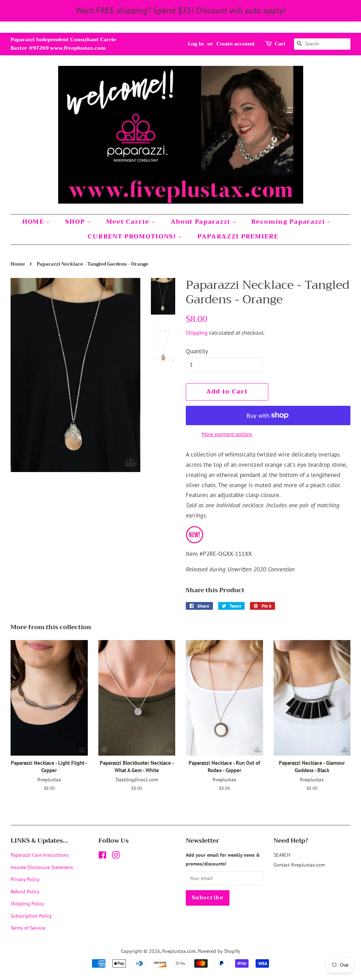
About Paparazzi (201, 222)
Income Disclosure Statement (42, 867)
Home (18, 264)
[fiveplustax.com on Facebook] (102, 856)
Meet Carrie (128, 222)
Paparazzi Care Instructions (40, 854)
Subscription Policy (31, 915)
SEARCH (282, 854)
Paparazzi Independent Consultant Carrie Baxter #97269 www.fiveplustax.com (63, 43)
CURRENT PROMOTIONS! (133, 236)
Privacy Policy (25, 879)
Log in (196, 43)
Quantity (197, 351)
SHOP (76, 222)
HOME (34, 222)
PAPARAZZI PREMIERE (238, 236)
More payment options (227, 434)
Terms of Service (28, 927)
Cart (280, 44)
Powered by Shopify (219, 951)
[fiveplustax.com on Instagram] (116, 856)
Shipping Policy (27, 903)
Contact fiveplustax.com (299, 864)
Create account (235, 43)
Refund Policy (25, 891)
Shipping (197, 332)
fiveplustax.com (179, 951)
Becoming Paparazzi (289, 222)
